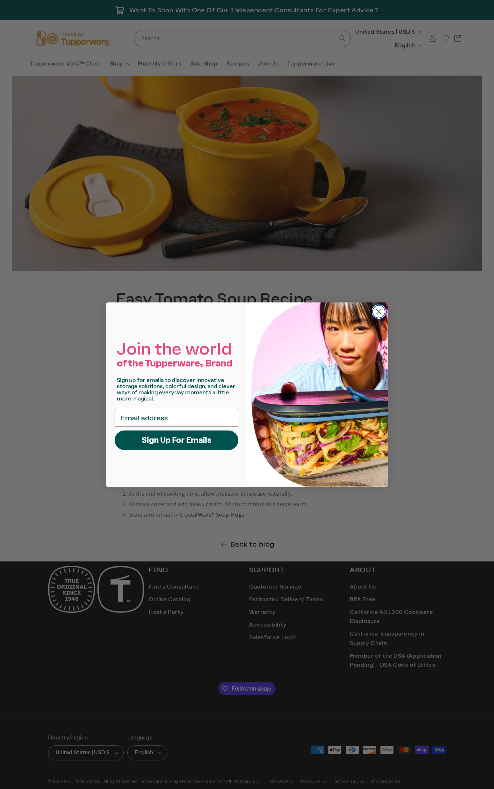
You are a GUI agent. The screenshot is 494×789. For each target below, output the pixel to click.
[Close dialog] (378, 311)
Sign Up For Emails (177, 439)
